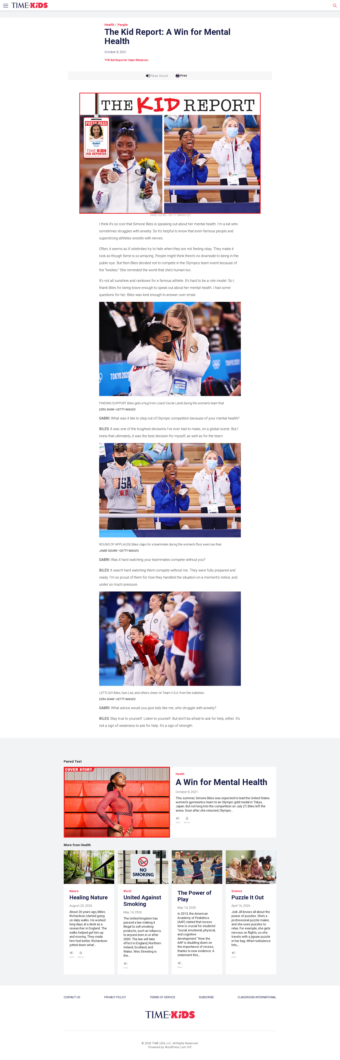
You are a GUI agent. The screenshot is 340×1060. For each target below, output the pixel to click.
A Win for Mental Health (221, 782)
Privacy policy (115, 997)
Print (183, 75)
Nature (74, 891)
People (123, 25)
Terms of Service (162, 997)
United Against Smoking (142, 900)
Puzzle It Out (247, 897)
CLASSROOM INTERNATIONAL (257, 997)
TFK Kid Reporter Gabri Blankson (126, 60)
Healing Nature (88, 897)
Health (109, 25)
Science (236, 891)
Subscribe (206, 997)
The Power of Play (194, 896)
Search (335, 5)
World (127, 891)
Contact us (72, 997)
